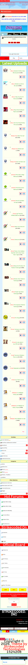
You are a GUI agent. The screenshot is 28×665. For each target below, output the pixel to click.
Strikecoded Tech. (17, 606)
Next (23, 431)
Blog (23, 34)
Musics (16, 34)
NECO (14, 589)
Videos (9, 34)
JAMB (5, 589)
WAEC (22, 589)
